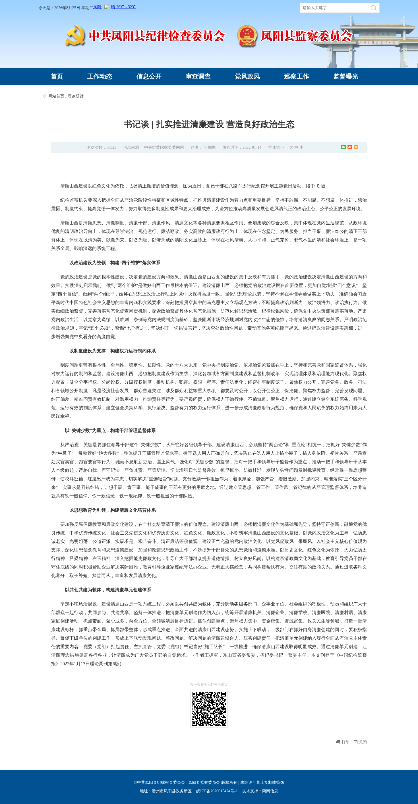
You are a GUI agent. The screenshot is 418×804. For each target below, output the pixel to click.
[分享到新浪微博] (349, 147)
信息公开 (149, 76)
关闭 (363, 742)
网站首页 (56, 96)
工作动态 (99, 76)
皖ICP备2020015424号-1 (217, 791)
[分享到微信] (343, 147)
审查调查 (198, 76)
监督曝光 (345, 76)
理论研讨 (76, 96)
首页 (57, 76)
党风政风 (247, 76)
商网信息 (270, 791)
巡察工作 (296, 76)
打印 (345, 742)
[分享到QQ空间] (356, 147)
